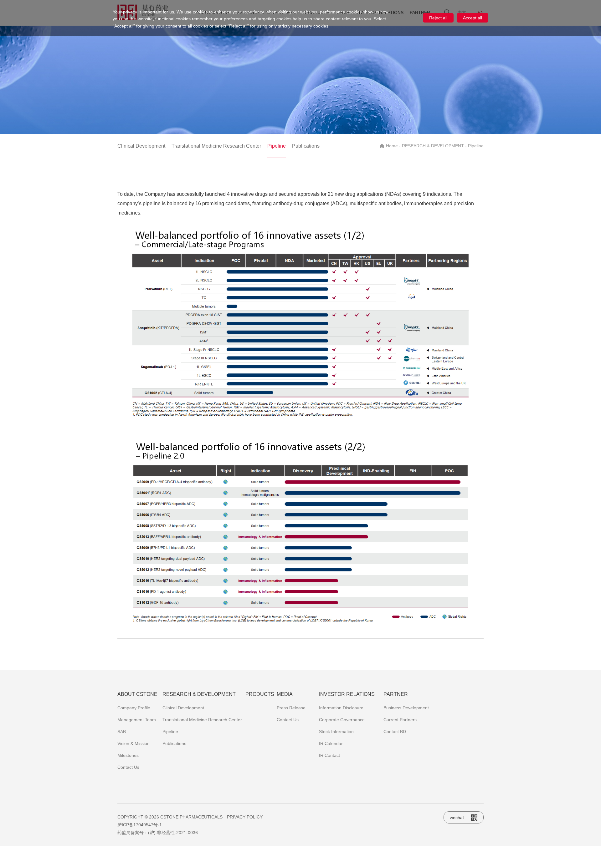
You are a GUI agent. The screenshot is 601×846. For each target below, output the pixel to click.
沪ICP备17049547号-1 (139, 824)
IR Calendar (331, 743)
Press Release (291, 707)
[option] (300, 80)
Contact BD (394, 731)
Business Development (406, 707)
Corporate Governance (342, 719)
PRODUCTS (259, 694)
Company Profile (133, 707)
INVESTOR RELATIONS (347, 694)
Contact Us (128, 767)
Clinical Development (141, 146)
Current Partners (400, 719)
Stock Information (336, 731)
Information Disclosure (341, 707)
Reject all (438, 17)
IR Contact (329, 755)
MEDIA (285, 694)
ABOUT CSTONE (137, 694)
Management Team (136, 719)
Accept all (472, 17)
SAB (121, 731)
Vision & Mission (133, 743)
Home (392, 145)
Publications (306, 146)
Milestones (128, 755)
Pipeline (276, 146)
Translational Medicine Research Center (216, 146)
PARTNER (395, 694)
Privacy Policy (245, 816)
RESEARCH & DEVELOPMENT (433, 145)
